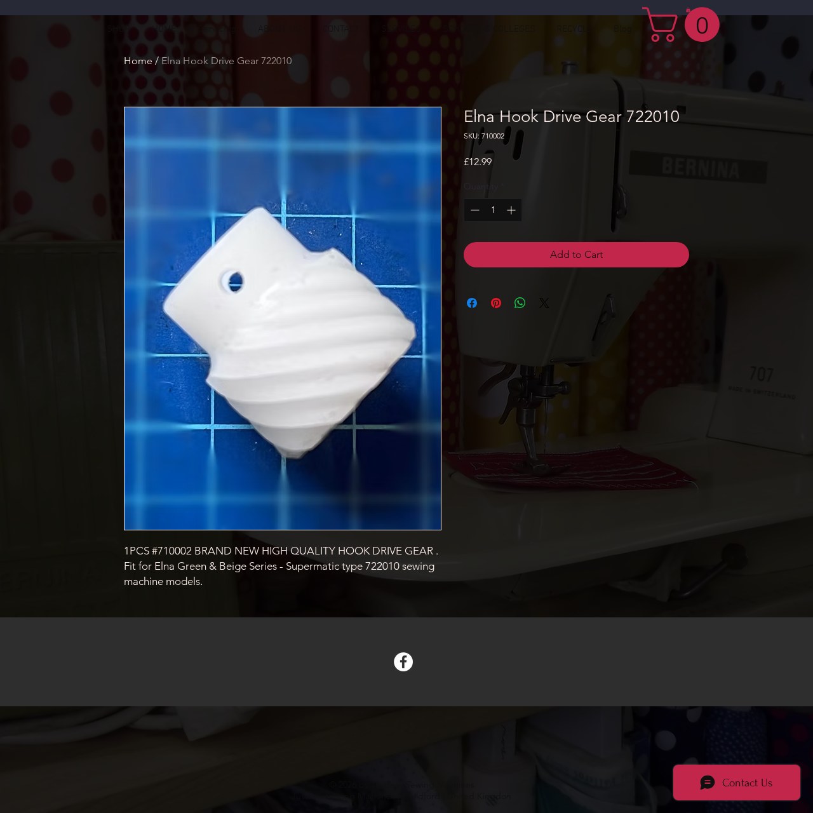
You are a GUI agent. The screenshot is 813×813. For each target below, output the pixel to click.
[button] (685, 24)
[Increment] (512, 210)
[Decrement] (473, 210)
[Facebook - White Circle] (403, 661)
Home (138, 61)
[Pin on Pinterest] (496, 303)
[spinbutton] (492, 210)
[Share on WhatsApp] (520, 303)
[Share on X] (544, 303)
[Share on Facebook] (472, 303)
